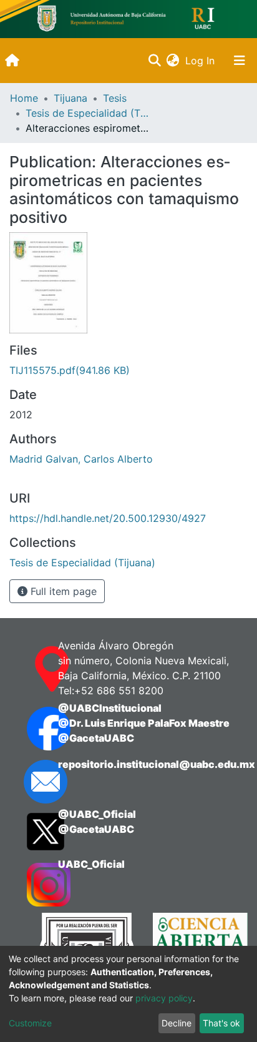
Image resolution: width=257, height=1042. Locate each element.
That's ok (221, 1023)
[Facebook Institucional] (30, 728)
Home (24, 98)
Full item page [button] (62, 591)
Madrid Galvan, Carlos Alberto (81, 459)
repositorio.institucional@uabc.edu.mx (156, 764)
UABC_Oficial (91, 864)
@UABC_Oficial (97, 814)
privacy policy (164, 998)
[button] (172, 60)
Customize (30, 1023)
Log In (201, 60)
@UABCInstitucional (110, 708)
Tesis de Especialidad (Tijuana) (88, 113)
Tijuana (70, 98)
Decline (177, 1023)
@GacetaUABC (96, 738)
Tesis (115, 98)
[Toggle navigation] (239, 60)
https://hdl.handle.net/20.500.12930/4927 (107, 518)
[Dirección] (30, 669)
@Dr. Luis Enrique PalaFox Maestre (144, 723)
